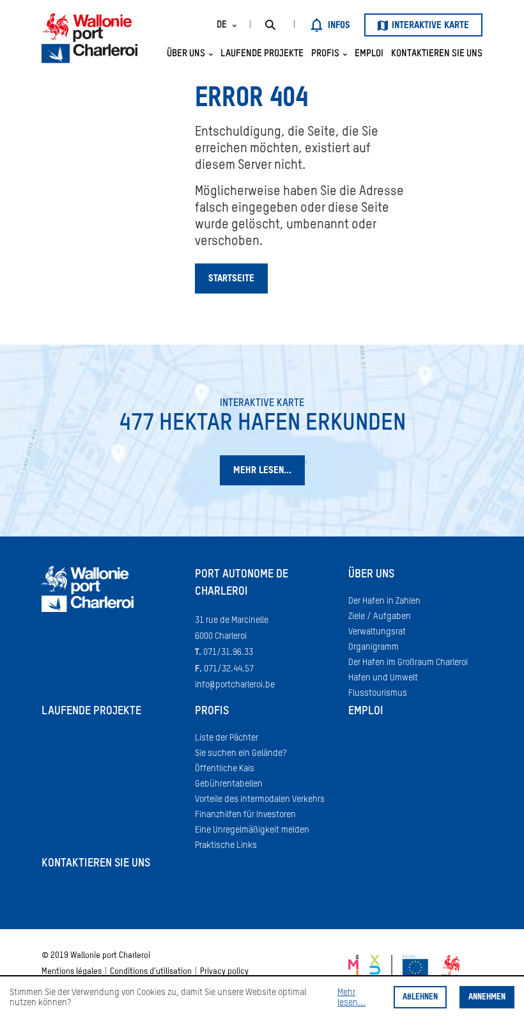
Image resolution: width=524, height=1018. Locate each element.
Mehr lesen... (351, 997)
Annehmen (486, 997)
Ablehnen (420, 997)
